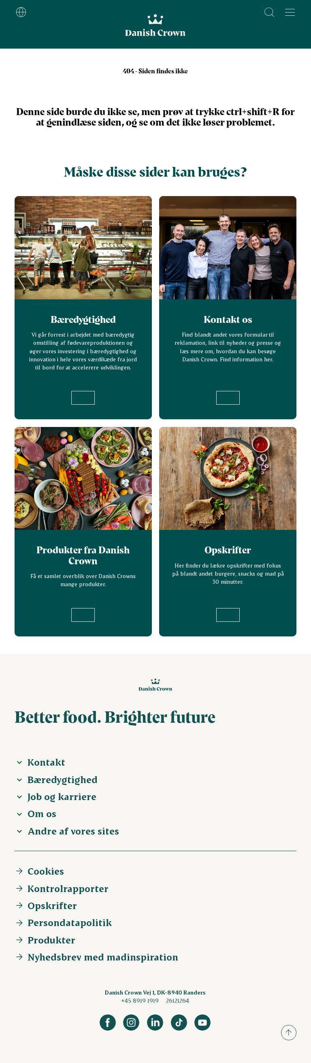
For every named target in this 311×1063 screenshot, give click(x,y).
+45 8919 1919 (140, 1000)
